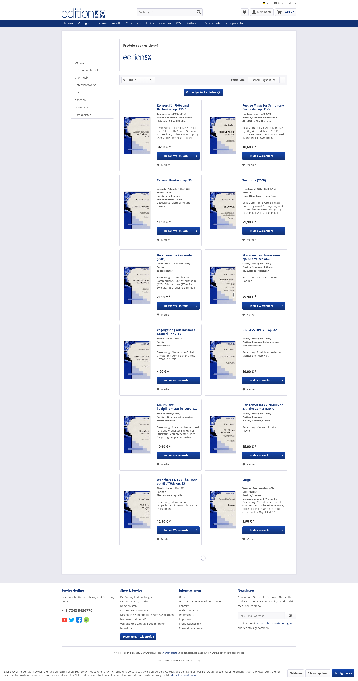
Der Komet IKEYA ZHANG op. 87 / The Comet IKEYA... (263, 407)
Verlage (79, 62)
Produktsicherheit (190, 623)
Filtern (131, 80)
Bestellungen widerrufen (138, 636)
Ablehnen (295, 673)
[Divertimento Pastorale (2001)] (137, 285)
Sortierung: (238, 79)
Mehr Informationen (183, 675)
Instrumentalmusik (86, 70)
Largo (246, 480)
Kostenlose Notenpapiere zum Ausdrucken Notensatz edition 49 (147, 617)
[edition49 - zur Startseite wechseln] (90, 13)
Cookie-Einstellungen (192, 628)
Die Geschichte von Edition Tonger (200, 601)
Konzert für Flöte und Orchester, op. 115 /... (173, 107)
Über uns (185, 597)
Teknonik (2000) (254, 180)
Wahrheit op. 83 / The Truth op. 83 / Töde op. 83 (177, 481)
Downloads (82, 107)
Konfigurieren (343, 673)
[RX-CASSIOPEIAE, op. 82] (223, 360)
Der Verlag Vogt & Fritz (134, 601)
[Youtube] (65, 622)
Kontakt (184, 606)
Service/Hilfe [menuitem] (285, 3)
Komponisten (83, 115)
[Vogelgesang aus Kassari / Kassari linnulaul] (137, 360)
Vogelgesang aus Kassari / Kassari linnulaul (176, 332)
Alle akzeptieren (317, 673)
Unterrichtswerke (85, 85)
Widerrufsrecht (188, 610)
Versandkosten (171, 652)
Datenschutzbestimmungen (274, 623)
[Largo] (223, 509)
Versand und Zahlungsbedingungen (142, 623)
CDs (77, 92)
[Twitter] (72, 622)
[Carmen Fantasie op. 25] (137, 210)
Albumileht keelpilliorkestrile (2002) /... (177, 407)
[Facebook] (79, 622)
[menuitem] (170, 12)
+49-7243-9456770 (77, 610)
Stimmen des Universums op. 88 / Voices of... (261, 257)
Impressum (186, 619)
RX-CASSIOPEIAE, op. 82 (259, 330)
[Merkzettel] (245, 12)
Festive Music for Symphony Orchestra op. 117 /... (263, 107)
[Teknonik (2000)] (223, 210)
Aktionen (80, 100)
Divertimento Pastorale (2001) (174, 257)
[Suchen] (199, 12)
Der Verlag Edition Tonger (136, 597)
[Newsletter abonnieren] (290, 615)
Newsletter (127, 628)
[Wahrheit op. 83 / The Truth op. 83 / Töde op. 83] (137, 509)
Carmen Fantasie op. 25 (174, 180)
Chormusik (81, 77)
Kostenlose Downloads (134, 610)
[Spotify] (86, 622)
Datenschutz (187, 614)
